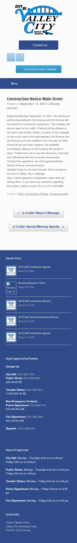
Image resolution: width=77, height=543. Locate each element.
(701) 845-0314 (34, 390)
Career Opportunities (17, 522)
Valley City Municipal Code (21, 526)
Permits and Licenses (18, 530)
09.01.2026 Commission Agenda (34, 267)
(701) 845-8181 (26, 428)
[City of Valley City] (38, 19)
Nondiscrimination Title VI (31, 283)
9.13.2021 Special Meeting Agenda (38, 226)
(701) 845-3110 (37, 405)
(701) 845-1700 (25, 374)
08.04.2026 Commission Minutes (34, 301)
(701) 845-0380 (31, 378)
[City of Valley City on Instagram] (20, 57)
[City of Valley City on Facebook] (11, 57)
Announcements (59, 194)
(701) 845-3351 (34, 417)
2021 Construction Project (33, 194)
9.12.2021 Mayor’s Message (38, 213)
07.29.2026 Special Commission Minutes (38, 317)
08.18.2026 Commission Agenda (34, 333)
